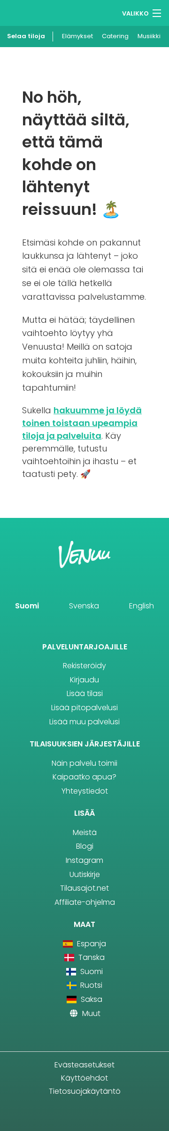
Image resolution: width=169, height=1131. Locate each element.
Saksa (90, 999)
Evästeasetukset (84, 1064)
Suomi (27, 605)
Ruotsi (90, 985)
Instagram (84, 860)
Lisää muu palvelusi (84, 721)
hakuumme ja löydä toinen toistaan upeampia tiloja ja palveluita (82, 423)
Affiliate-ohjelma (84, 902)
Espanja (90, 943)
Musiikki (149, 36)
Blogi (84, 846)
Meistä (85, 832)
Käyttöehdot (84, 1078)
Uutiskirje (84, 874)
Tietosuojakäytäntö (85, 1091)
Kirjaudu (84, 679)
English (141, 605)
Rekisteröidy (84, 665)
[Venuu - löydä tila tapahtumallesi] (24, 12)
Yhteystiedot (84, 791)
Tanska (90, 957)
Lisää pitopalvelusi (84, 707)
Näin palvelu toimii (84, 763)
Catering (115, 36)
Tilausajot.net (84, 888)
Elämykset (77, 36)
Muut (90, 1013)
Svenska (84, 605)
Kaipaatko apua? (84, 776)
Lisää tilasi (85, 693)
